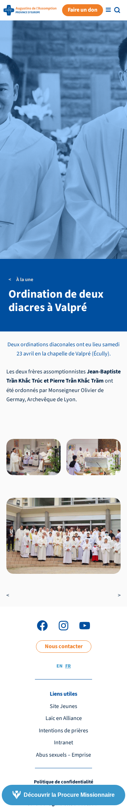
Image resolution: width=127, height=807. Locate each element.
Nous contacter (64, 646)
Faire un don (82, 10)
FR (68, 666)
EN (59, 666)
